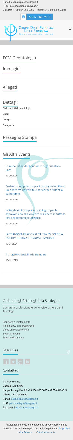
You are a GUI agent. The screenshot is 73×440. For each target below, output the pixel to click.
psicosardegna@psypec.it (23, 403)
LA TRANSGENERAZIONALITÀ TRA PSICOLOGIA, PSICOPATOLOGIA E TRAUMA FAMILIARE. (34, 236)
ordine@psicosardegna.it (24, 398)
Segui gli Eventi (11, 333)
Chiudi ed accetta (45, 432)
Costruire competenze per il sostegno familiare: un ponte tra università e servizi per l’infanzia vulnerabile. (35, 189)
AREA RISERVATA (39, 17)
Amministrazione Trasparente (18, 325)
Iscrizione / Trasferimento (16, 322)
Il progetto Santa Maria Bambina (26, 254)
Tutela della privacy (13, 337)
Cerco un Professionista (16, 329)
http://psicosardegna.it (26, 407)
